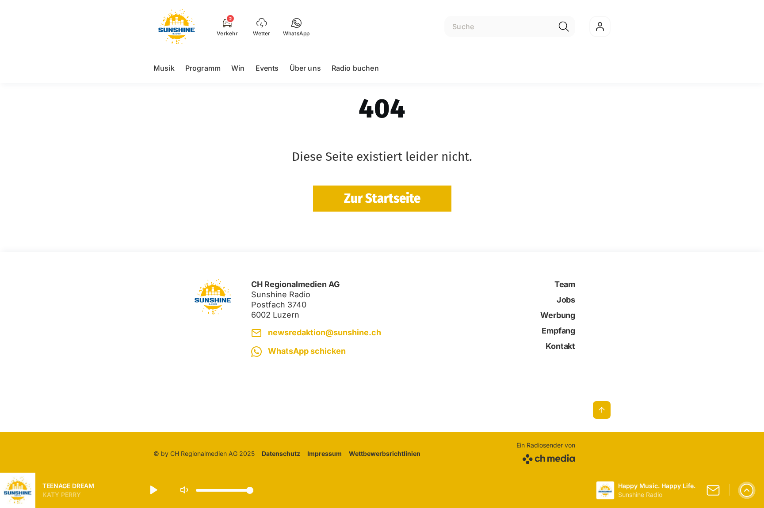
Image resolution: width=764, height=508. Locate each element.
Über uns (305, 68)
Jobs (566, 299)
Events (267, 68)
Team (564, 284)
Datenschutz (281, 453)
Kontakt (560, 346)
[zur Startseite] (176, 26)
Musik (164, 68)
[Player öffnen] (746, 490)
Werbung (557, 315)
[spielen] (153, 490)
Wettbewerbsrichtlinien (384, 453)
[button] (296, 26)
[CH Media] (545, 457)
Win (237, 68)
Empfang (558, 330)
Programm (203, 68)
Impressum (324, 453)
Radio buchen (355, 68)
